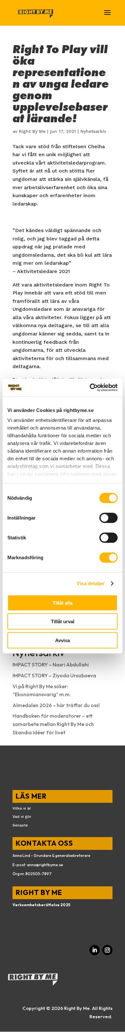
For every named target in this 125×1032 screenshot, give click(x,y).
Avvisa (62, 640)
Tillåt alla (62, 602)
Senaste (20, 825)
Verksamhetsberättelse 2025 (41, 904)
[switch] (108, 517)
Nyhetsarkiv (93, 131)
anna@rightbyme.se (45, 864)
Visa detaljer (90, 583)
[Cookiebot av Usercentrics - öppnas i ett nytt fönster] (90, 387)
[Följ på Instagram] (107, 950)
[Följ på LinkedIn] (94, 950)
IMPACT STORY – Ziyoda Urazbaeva (54, 675)
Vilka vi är (22, 808)
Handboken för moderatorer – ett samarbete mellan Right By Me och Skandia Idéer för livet (53, 724)
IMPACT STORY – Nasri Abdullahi (51, 664)
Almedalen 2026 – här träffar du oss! (56, 705)
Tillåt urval (62, 621)
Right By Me (32, 131)
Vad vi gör (22, 816)
